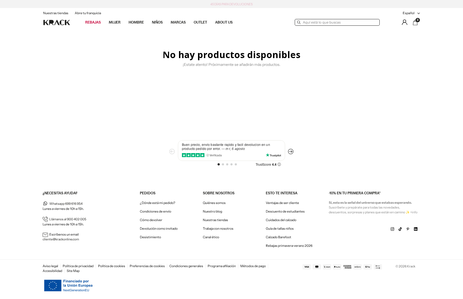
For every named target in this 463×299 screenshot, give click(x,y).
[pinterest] (408, 229)
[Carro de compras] (415, 22)
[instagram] (392, 229)
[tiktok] (400, 229)
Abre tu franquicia (88, 13)
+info (413, 212)
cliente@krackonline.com (61, 239)
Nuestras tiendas (55, 13)
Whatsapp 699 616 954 (66, 204)
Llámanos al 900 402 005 (67, 219)
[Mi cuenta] (404, 22)
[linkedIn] (416, 229)
